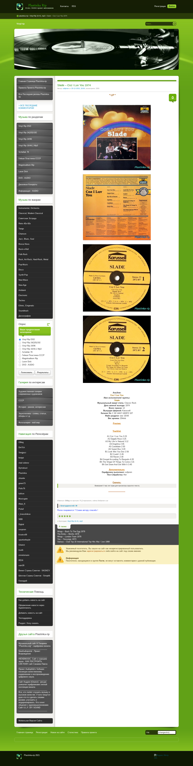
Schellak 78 (24, 152)
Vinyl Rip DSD (25, 126)
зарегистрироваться (96, 551)
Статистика (73, 732)
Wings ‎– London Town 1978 (69, 536)
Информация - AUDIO (28, 191)
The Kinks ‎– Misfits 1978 (68, 534)
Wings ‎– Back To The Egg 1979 (71, 531)
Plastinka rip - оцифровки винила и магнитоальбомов (37, 6)
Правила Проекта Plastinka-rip (32, 88)
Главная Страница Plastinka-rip (33, 81)
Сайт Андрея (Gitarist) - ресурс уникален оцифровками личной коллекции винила (33, 684)
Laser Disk (23, 171)
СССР (21, 400)
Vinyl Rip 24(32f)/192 (28, 132)
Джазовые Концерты (28, 184)
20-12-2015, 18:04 (78, 88)
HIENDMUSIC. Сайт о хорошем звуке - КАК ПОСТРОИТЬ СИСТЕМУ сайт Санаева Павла (33, 661)
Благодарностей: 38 (69, 506)
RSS (74, 6)
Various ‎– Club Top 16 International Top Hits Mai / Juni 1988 (83, 542)
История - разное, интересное (32, 407)
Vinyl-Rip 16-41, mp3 (75, 521)
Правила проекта (89, 732)
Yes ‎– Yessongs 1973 (66, 539)
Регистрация (160, 6)
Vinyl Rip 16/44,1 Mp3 (28, 145)
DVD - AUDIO (24, 178)
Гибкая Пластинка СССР (30, 158)
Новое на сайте (58, 732)
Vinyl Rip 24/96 (25, 139)
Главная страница (25, 732)
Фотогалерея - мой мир (29, 422)
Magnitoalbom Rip (26, 165)
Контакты (64, 6)
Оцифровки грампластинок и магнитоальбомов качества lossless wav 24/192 (19, 756)
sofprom (66, 88)
